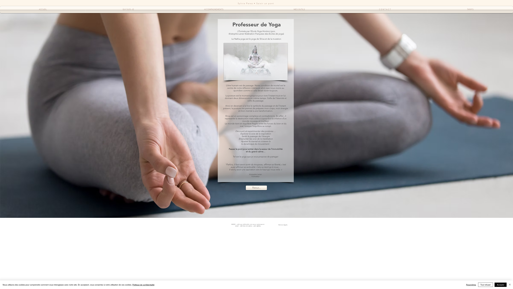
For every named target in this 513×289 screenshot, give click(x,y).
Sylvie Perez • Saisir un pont (256, 3)
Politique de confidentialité (143, 284)
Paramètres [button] (471, 284)
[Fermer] (509, 285)
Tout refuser (485, 284)
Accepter (500, 284)
